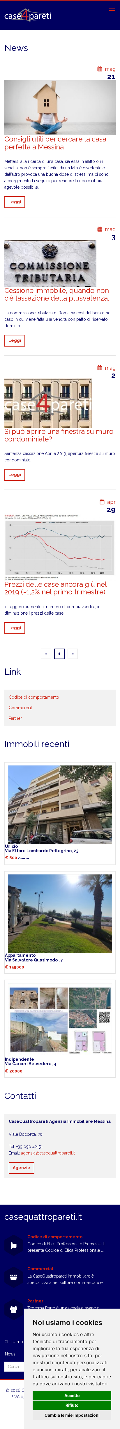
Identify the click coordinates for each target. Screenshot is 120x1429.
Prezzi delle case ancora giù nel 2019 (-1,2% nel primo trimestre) (55, 588)
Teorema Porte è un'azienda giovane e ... (65, 1308)
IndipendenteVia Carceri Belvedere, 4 (30, 1061)
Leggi (14, 201)
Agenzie (21, 1167)
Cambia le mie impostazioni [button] (72, 1415)
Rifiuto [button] (72, 1405)
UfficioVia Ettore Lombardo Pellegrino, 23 (41, 848)
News (10, 1354)
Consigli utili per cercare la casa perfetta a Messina (55, 143)
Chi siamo (13, 1341)
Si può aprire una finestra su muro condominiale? (59, 435)
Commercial (20, 707)
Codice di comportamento (34, 697)
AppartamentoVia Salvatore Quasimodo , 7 (34, 957)
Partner (15, 718)
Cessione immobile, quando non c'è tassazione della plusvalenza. (56, 294)
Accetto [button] (72, 1395)
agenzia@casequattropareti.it (48, 1153)
